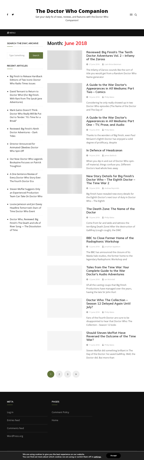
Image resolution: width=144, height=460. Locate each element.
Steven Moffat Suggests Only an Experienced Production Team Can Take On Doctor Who (26, 193)
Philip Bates (109, 97)
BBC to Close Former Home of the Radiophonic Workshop (110, 239)
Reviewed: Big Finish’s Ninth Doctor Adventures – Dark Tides (24, 132)
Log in (10, 412)
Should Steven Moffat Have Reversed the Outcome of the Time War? (111, 336)
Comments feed (15, 428)
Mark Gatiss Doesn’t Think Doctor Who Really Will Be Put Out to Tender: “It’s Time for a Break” (25, 115)
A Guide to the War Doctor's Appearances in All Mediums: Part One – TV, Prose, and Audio (110, 121)
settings (97, 457)
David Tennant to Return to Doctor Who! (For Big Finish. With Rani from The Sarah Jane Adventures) (26, 97)
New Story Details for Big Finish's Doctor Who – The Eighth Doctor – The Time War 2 (110, 179)
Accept (113, 455)
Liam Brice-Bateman (112, 64)
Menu (12, 32)
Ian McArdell (109, 279)
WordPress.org (15, 436)
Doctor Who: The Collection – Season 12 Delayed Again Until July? (108, 303)
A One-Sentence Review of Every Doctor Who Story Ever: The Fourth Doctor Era (25, 178)
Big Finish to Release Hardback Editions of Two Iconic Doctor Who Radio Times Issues (26, 80)
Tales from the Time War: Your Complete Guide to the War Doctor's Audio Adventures (107, 270)
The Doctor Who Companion (72, 11)
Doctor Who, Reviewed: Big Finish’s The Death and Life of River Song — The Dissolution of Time (25, 225)
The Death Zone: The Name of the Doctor (110, 210)
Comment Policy (60, 412)
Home (55, 420)
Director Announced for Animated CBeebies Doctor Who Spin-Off (24, 147)
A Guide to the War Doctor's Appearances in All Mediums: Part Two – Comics (110, 88)
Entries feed (13, 420)
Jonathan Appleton (112, 246)
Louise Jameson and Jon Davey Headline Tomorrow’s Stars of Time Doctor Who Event (26, 208)
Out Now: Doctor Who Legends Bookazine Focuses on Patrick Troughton (26, 162)
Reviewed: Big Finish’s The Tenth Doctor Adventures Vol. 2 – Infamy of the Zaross (110, 55)
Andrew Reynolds (111, 188)
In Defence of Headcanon (104, 150)
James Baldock (110, 155)
